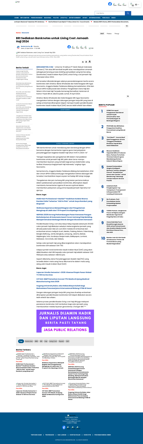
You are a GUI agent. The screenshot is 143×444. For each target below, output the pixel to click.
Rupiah (61, 341)
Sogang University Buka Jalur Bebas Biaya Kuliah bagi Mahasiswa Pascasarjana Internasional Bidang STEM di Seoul (64, 287)
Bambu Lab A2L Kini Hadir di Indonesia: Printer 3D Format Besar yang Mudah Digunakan (116, 241)
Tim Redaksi (49, 435)
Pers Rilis (106, 18)
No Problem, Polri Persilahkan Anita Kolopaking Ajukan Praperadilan (114, 202)
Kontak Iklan (75, 435)
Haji (46, 341)
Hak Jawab (62, 435)
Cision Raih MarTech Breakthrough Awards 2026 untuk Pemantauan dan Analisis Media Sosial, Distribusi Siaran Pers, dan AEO (116, 227)
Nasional (47, 18)
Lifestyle (63, 18)
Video (113, 18)
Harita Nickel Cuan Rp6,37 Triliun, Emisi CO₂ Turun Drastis (62, 22)
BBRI (36, 341)
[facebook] (110, 5)
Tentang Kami (36, 435)
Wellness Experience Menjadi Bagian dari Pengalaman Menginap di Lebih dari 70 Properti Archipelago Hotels (60, 209)
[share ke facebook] (69, 48)
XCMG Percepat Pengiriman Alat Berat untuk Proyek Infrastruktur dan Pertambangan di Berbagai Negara (115, 115)
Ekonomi (25, 33)
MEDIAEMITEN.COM (44, 67)
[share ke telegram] (82, 48)
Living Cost (53, 341)
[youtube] (125, 5)
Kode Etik (87, 435)
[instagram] (120, 5)
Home (16, 18)
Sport (84, 18)
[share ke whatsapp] (78, 48)
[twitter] (115, 5)
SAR (67, 341)
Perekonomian (36, 18)
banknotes (29, 341)
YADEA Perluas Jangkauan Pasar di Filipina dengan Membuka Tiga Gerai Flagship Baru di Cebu (116, 214)
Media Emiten (26, 46)
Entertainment (75, 18)
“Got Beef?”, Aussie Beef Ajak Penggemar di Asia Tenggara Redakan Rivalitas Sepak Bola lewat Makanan (116, 141)
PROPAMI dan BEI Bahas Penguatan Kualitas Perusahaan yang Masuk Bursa (116, 129)
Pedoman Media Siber (102, 435)
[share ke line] (87, 48)
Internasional (95, 18)
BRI (41, 341)
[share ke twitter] (74, 48)
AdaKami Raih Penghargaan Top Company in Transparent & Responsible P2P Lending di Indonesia (116, 190)
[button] (83, 62)
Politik (56, 18)
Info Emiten (24, 18)
